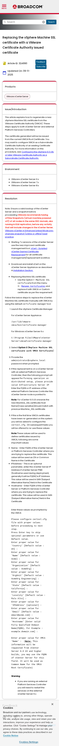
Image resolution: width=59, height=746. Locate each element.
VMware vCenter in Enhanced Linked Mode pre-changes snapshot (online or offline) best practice (29, 233)
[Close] (52, 704)
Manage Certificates (33, 286)
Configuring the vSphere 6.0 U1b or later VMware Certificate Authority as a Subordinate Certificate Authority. (29, 155)
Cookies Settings (28, 742)
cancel (43, 22)
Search (51, 22)
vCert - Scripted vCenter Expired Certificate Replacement (29, 251)
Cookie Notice (10, 735)
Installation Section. (23, 270)
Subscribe (40, 66)
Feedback (40, 62)
